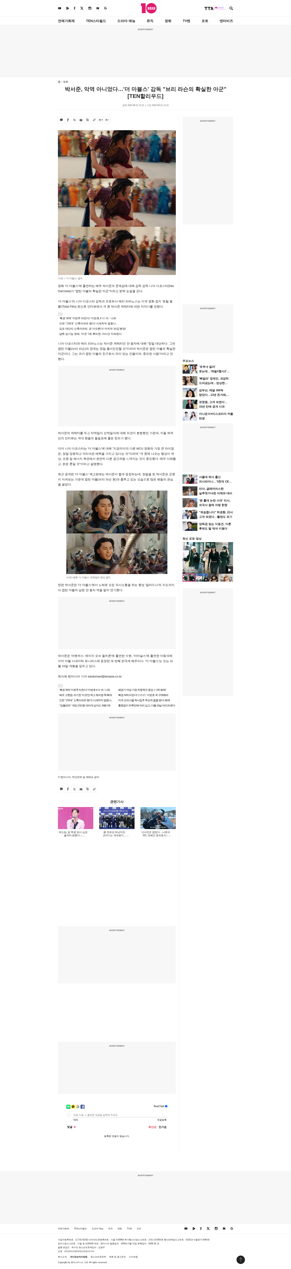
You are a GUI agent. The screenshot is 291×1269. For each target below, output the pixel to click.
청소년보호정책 (98, 1257)
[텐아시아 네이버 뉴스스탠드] (97, 8)
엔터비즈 (226, 21)
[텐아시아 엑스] (81, 8)
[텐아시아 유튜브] (59, 8)
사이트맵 (133, 1257)
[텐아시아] (149, 8)
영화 (168, 21)
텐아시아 (75, 1262)
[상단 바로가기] (240, 1260)
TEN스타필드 (96, 21)
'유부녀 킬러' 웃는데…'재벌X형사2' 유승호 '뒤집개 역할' (213, 371)
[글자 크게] (100, 120)
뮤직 (150, 21)
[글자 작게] (107, 120)
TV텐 (186, 21)
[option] (208, 558)
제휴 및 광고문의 (117, 1257)
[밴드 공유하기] (87, 120)
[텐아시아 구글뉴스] (105, 8)
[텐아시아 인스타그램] (89, 8)
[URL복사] (94, 120)
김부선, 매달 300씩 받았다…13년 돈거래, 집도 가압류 (213, 395)
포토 (205, 21)
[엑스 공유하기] (74, 120)
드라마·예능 (126, 21)
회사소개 (62, 1257)
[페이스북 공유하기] (67, 120)
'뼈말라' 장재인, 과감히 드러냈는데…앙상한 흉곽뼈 (214, 383)
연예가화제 (66, 21)
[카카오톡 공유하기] (61, 120)
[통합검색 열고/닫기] (231, 9)
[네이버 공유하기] (81, 120)
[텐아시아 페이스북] (74, 8)
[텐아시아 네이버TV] (67, 8)
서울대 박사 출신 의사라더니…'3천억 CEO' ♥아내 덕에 (215, 481)
